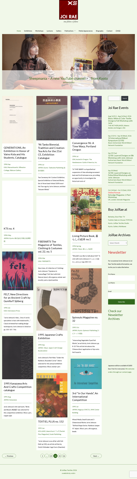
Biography (99, 31)
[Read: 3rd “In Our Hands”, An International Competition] (86, 374)
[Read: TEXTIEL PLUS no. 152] (51, 395)
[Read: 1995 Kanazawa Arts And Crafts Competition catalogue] (17, 357)
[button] (68, 62)
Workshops (39, 31)
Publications (69, 31)
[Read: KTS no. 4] (17, 202)
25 (60, 456)
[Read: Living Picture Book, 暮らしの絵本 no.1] (86, 209)
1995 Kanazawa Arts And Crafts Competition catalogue (17, 387)
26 (64, 456)
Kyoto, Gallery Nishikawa (117, 226)
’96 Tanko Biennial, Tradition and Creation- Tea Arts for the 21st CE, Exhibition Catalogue (51, 151)
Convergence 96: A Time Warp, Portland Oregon (84, 146)
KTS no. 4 (9, 228)
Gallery (58, 31)
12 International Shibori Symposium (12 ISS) (118, 139)
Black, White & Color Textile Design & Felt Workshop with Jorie (120, 120)
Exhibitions (28, 31)
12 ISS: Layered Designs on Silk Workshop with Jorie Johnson (121, 156)
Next (96, 456)
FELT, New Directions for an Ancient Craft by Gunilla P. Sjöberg (17, 297)
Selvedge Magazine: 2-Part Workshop (119, 194)
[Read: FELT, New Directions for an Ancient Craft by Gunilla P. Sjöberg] (17, 271)
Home (19, 31)
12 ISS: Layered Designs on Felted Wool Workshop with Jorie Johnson (120, 175)
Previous (9, 456)
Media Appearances (86, 31)
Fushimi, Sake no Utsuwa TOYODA (120, 220)
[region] (68, 62)
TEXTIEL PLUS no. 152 (51, 421)
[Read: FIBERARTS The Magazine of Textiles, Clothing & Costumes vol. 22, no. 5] (51, 216)
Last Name (111, 283)
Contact (109, 31)
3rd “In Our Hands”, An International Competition (85, 396)
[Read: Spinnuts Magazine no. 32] (86, 291)
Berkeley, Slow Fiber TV (116, 217)
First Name (111, 274)
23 (51, 456)
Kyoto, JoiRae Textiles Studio (118, 223)
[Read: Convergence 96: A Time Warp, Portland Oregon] (86, 117)
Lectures (50, 31)
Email (109, 291)
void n (73, 473)
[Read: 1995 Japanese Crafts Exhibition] (51, 308)
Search (125, 98)
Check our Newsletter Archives (115, 315)
